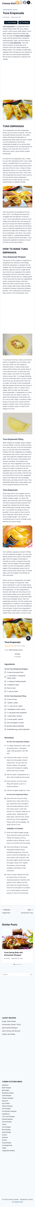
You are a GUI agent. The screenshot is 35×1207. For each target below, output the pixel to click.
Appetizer (5, 1085)
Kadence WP (18, 1202)
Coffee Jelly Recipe (8, 1034)
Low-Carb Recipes (8, 1116)
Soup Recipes (6, 1143)
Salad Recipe (6, 1132)
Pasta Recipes (7, 1122)
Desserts (5, 1101)
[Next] (29, 945)
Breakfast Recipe (8, 1093)
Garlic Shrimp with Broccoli (11, 1031)
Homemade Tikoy (27, 911)
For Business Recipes (9, 1111)
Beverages (5, 1090)
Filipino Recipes (7, 9)
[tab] (14, 964)
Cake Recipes (6, 1095)
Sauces (4, 1135)
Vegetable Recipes (8, 1150)
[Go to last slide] (5, 945)
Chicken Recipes (7, 1098)
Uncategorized (7, 1145)
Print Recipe (25, 22)
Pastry (15, 9)
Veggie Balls (6, 911)
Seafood (5, 1137)
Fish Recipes (6, 1108)
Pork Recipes (6, 1127)
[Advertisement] (17, 80)
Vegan (4, 1148)
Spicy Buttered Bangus (10, 1028)
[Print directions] (28, 638)
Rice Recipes (6, 1129)
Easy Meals (6, 1103)
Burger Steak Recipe (9, 1021)
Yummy (8, 958)
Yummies (6, 17)
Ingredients (6, 1114)
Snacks (4, 1140)
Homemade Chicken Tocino (11, 1024)
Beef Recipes (6, 1088)
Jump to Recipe (11, 22)
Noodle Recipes (7, 1119)
